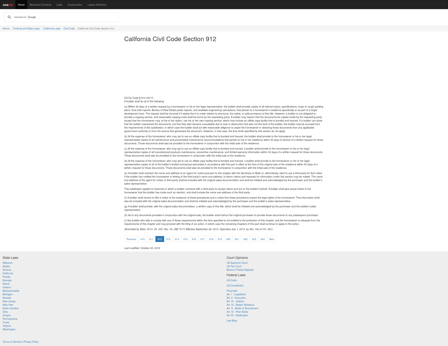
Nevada (7, 297)
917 (203, 239)
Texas (6, 322)
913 (168, 239)
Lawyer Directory (97, 4)
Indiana (7, 287)
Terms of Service (12, 341)
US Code (232, 280)
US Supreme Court (237, 262)
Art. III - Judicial (235, 301)
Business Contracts (40, 4)
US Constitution (235, 285)
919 (220, 239)
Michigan (8, 294)
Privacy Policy (31, 341)
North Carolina (11, 308)
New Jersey (9, 301)
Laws (59, 4)
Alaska (6, 266)
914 (177, 239)
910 (143, 239)
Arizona (7, 269)
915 (185, 239)
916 (194, 239)
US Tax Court (234, 266)
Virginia (7, 325)
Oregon (7, 315)
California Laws (51, 28)
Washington (9, 329)
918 (211, 239)
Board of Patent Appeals (240, 269)
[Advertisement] (224, 69)
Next (271, 239)
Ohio (5, 311)
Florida (6, 276)
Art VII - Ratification (237, 315)
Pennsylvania (10, 318)
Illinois (6, 283)
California (8, 273)
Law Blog (232, 320)
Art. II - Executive (236, 297)
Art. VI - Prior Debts (237, 311)
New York (8, 304)
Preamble (232, 290)
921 (237, 239)
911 (151, 239)
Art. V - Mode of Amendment (242, 308)
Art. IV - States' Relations (240, 304)
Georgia (7, 280)
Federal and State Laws (26, 28)
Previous (131, 239)
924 (263, 239)
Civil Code (69, 28)
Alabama (7, 262)
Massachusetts (11, 290)
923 (254, 239)
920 (228, 239)
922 (245, 239)
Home (21, 4)
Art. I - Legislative (236, 294)
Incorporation (75, 4)
